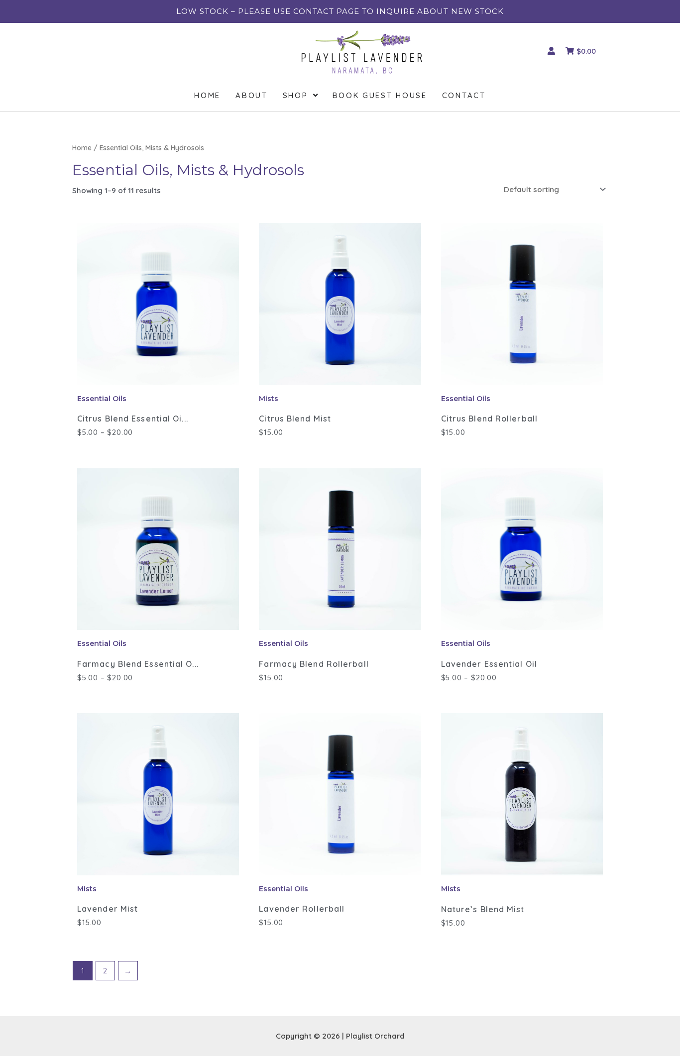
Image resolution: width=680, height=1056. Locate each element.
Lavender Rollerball (301, 909)
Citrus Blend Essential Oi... (132, 418)
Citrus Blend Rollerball (489, 418)
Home (82, 147)
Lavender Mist (107, 909)
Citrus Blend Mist (295, 418)
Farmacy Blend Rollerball (313, 664)
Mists (268, 398)
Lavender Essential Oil (489, 664)
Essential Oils (101, 398)
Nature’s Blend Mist (483, 909)
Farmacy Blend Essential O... (138, 664)
